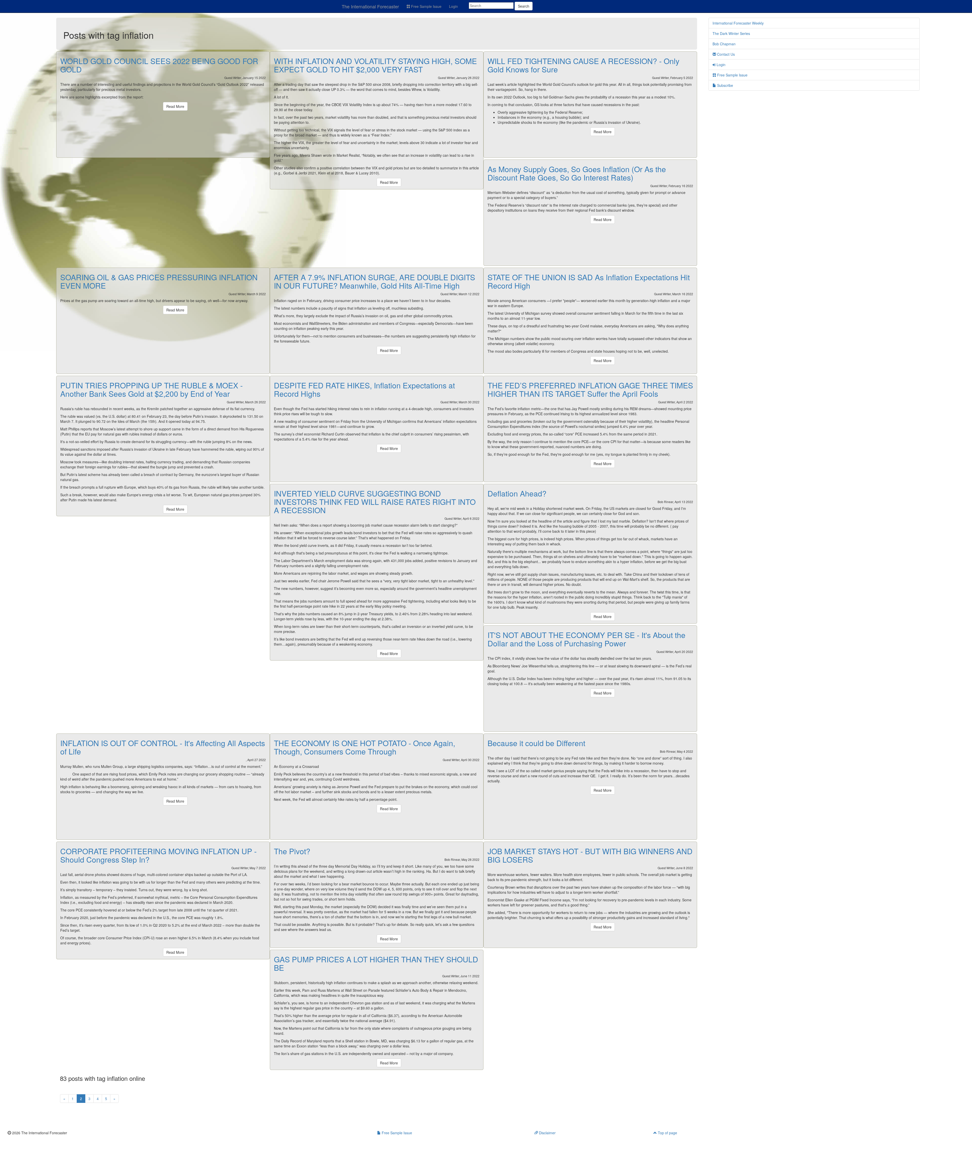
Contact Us (725, 54)
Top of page (667, 1132)
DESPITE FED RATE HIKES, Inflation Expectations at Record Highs (364, 389)
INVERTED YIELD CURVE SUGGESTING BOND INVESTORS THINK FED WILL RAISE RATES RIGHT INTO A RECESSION (375, 501)
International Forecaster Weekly (738, 23)
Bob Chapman (724, 43)
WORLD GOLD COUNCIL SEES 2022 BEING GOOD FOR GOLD (159, 65)
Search (523, 6)
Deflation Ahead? (517, 493)
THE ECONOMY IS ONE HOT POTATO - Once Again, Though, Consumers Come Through (364, 747)
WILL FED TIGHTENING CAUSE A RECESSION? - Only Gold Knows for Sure (583, 65)
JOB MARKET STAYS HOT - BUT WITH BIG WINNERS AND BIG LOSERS (590, 855)
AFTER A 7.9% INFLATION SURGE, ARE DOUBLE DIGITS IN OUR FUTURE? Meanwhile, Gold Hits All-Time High (374, 281)
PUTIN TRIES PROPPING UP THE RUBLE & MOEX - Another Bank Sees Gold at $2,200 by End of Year (151, 389)
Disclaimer (547, 1132)
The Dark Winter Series (731, 33)
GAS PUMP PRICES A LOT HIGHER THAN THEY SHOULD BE (376, 963)
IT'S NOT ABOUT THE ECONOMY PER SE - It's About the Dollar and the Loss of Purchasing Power (586, 639)
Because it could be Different (536, 743)
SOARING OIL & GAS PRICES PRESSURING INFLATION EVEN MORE (159, 281)
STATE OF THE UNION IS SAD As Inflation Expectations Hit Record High (589, 281)
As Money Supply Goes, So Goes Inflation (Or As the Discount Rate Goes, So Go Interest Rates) (577, 173)
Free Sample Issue (425, 6)
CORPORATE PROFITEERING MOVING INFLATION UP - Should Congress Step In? (158, 855)
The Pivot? (292, 851)
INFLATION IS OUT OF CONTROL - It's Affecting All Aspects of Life (162, 747)
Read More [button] (175, 106)
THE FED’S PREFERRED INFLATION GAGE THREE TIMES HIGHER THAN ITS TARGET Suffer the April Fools (590, 389)
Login (453, 6)
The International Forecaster (370, 6)
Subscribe (724, 85)
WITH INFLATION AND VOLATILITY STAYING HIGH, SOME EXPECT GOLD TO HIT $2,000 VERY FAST (375, 65)
